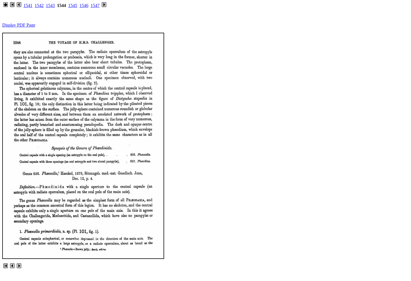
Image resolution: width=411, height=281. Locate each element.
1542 (39, 5)
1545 (72, 5)
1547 (95, 5)
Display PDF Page (18, 25)
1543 (50, 5)
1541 (27, 5)
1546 (83, 5)
